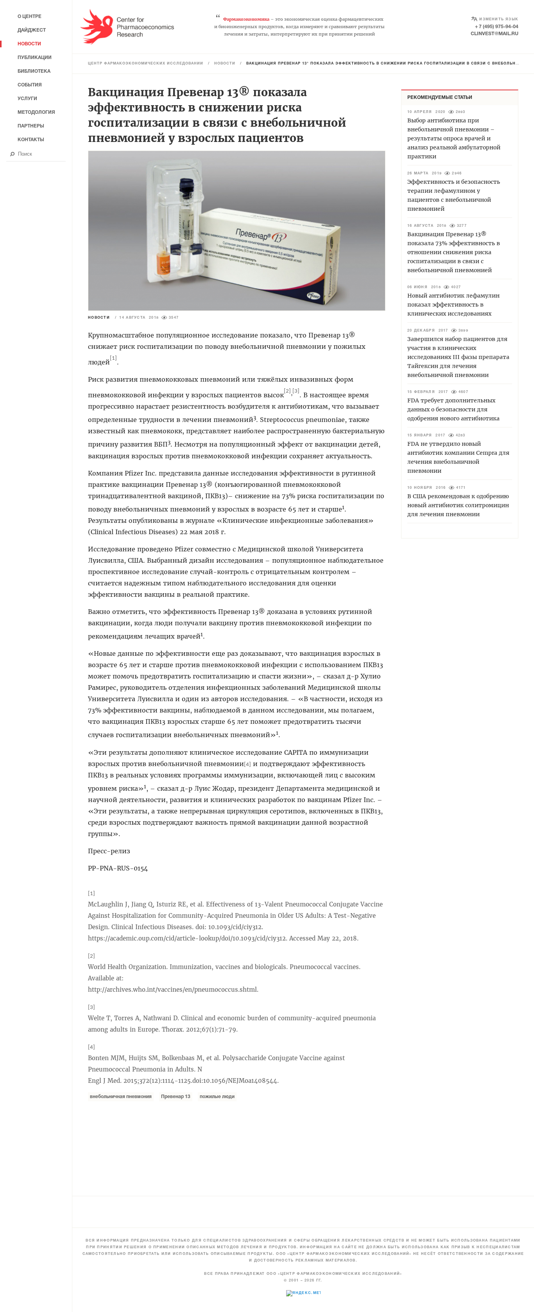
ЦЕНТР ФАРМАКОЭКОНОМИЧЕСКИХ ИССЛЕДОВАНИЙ (145, 63)
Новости (224, 63)
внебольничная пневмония (121, 1097)
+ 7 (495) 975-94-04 (496, 27)
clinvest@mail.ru (494, 34)
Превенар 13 (175, 1097)
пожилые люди (217, 1097)
